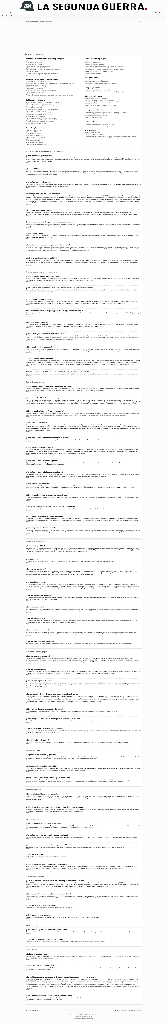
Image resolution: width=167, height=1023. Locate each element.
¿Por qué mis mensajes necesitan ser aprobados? (40, 121)
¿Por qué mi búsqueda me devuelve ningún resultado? (100, 100)
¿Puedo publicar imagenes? (34, 135)
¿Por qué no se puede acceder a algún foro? (38, 113)
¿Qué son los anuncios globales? (35, 137)
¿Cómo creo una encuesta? (34, 107)
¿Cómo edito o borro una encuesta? (36, 111)
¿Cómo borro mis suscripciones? (94, 117)
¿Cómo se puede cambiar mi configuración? (38, 81)
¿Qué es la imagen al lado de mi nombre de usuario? (41, 90)
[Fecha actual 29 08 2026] (140, 21)
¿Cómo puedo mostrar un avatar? (35, 92)
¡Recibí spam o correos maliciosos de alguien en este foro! (101, 83)
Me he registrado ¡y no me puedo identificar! (38, 66)
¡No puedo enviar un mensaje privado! (95, 80)
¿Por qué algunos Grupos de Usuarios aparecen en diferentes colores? (104, 69)
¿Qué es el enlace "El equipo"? (93, 73)
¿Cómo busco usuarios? (91, 103)
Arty (80, 1016)
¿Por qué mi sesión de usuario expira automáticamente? (42, 73)
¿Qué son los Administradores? (93, 61)
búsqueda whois (48, 981)
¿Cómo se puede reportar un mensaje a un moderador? (41, 118)
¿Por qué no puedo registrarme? (35, 64)
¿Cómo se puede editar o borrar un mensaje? (38, 104)
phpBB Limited (93, 956)
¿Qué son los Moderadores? (93, 62)
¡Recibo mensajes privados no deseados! (96, 81)
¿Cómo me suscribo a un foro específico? (96, 115)
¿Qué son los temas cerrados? (34, 142)
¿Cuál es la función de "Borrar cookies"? (37, 75)
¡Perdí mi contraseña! (32, 71)
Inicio (5, 13)
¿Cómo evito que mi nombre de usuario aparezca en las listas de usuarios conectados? (50, 83)
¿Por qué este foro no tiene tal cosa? (95, 134)
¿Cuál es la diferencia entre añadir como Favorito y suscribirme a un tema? (106, 112)
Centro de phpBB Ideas (106, 968)
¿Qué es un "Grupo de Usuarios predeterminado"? (99, 71)
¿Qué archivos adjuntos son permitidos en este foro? (99, 124)
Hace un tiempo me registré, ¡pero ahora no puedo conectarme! (44, 69)
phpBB (101, 326)
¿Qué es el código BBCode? (34, 130)
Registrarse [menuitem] (163, 13)
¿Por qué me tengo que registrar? (35, 61)
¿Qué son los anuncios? (33, 139)
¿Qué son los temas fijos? (33, 140)
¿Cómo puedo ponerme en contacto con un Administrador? (101, 138)
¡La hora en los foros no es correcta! (36, 85)
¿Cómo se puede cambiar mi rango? (36, 94)
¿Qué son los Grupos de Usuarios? (94, 64)
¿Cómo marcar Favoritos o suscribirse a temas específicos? (102, 114)
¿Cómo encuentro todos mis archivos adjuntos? (98, 126)
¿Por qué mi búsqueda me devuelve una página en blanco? (101, 102)
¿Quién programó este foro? (92, 132)
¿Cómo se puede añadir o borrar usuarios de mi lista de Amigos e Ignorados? (106, 92)
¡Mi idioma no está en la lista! (34, 88)
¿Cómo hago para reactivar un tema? (36, 123)
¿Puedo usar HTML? (32, 132)
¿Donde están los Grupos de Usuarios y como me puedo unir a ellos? (104, 66)
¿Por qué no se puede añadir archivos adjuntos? (39, 114)
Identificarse (6, 16)
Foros (13, 13)
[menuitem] (155, 12)
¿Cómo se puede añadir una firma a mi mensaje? (40, 106)
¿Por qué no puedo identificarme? (35, 68)
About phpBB (44, 958)
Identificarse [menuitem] (160, 13)
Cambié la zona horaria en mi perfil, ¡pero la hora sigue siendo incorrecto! (46, 87)
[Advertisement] (83, 37)
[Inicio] (83, 5)
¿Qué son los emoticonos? (33, 133)
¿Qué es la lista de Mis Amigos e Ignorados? (97, 90)
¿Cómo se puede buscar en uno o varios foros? (98, 98)
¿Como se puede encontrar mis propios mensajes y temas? (101, 105)
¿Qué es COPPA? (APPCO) (34, 62)
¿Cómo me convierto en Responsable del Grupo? (98, 68)
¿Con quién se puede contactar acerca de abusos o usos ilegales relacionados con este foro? (111, 136)
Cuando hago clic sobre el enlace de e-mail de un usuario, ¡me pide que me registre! (49, 95)
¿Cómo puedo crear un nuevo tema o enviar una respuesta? (43, 102)
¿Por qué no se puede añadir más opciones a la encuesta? (42, 109)
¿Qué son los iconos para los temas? (36, 144)
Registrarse (16, 16)
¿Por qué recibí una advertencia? (35, 116)
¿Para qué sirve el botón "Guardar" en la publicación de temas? (44, 120)
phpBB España (89, 1018)
